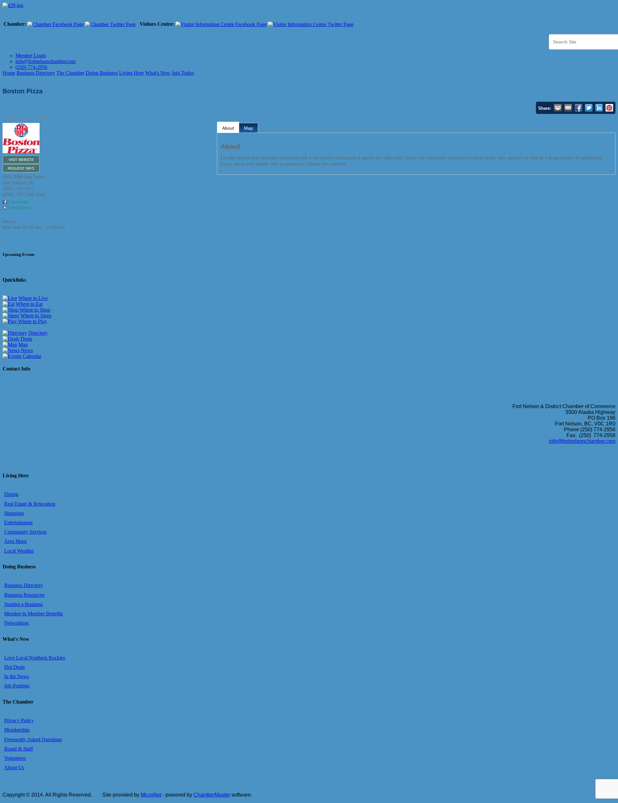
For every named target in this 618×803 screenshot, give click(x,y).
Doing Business (102, 73)
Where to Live (33, 298)
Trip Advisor (20, 207)
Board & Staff (18, 749)
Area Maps (15, 541)
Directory (38, 333)
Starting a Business (23, 604)
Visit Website (21, 160)
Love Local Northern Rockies (34, 657)
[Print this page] (558, 108)
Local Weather (19, 551)
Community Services (25, 532)
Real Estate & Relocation (29, 504)
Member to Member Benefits (33, 613)
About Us (14, 767)
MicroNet (151, 795)
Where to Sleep (36, 315)
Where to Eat (29, 304)
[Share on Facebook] (578, 108)
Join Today (183, 73)
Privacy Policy (19, 720)
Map (248, 128)
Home (9, 73)
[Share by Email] (568, 108)
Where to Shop (34, 310)
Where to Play (32, 321)
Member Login (30, 55)
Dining (11, 494)
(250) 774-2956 (31, 67)
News (27, 350)
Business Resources (24, 595)
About (228, 128)
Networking (16, 623)
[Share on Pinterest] (609, 108)
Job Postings (17, 685)
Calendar (32, 356)
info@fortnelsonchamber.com (45, 61)
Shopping (14, 513)
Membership (17, 730)
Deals (26, 338)
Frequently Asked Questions (33, 739)
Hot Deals (14, 667)
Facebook (18, 201)
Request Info (21, 168)
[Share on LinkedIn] (599, 108)
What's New (157, 73)
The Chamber (70, 73)
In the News (16, 676)
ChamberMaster (211, 795)
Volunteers (15, 758)
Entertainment (18, 522)
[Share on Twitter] (589, 108)
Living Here (131, 73)
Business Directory (35, 73)
